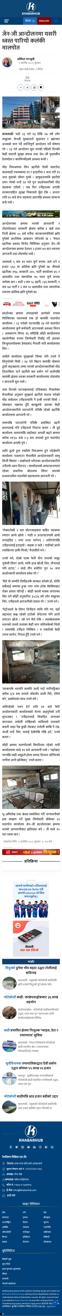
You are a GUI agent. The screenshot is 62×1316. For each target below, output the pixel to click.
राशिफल (47, 1232)
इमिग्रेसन (26, 1237)
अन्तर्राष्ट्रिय (6, 1222)
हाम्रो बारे (11, 1195)
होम (3, 1212)
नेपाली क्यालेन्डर (9, 1284)
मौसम (4, 1274)
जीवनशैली (6, 1232)
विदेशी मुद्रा (6, 1259)
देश (45, 1212)
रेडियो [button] (28, 21)
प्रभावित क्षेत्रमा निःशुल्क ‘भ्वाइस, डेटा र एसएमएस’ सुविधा (31, 1033)
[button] (55, 1302)
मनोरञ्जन (26, 1232)
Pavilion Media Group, (14, 1294)
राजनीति (47, 1227)
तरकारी (5, 1279)
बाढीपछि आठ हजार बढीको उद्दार (31, 1096)
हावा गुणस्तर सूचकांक (11, 1269)
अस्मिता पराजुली (25, 59)
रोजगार (26, 1242)
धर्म (24, 1212)
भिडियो (46, 1237)
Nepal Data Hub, (21, 1300)
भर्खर (31, 961)
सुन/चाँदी (6, 1264)
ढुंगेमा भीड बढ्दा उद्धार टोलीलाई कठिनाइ (31, 970)
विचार (25, 1222)
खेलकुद (47, 1217)
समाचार (5, 1217)
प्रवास (4, 1242)
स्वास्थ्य (26, 1227)
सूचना (46, 1222)
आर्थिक (5, 1227)
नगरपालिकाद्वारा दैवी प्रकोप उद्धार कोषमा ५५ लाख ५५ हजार (31, 1066)
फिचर (4, 1237)
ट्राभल (25, 1217)
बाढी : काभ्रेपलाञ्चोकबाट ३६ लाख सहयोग (31, 999)
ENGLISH (44, 21)
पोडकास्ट (47, 1242)
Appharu (51, 1306)
